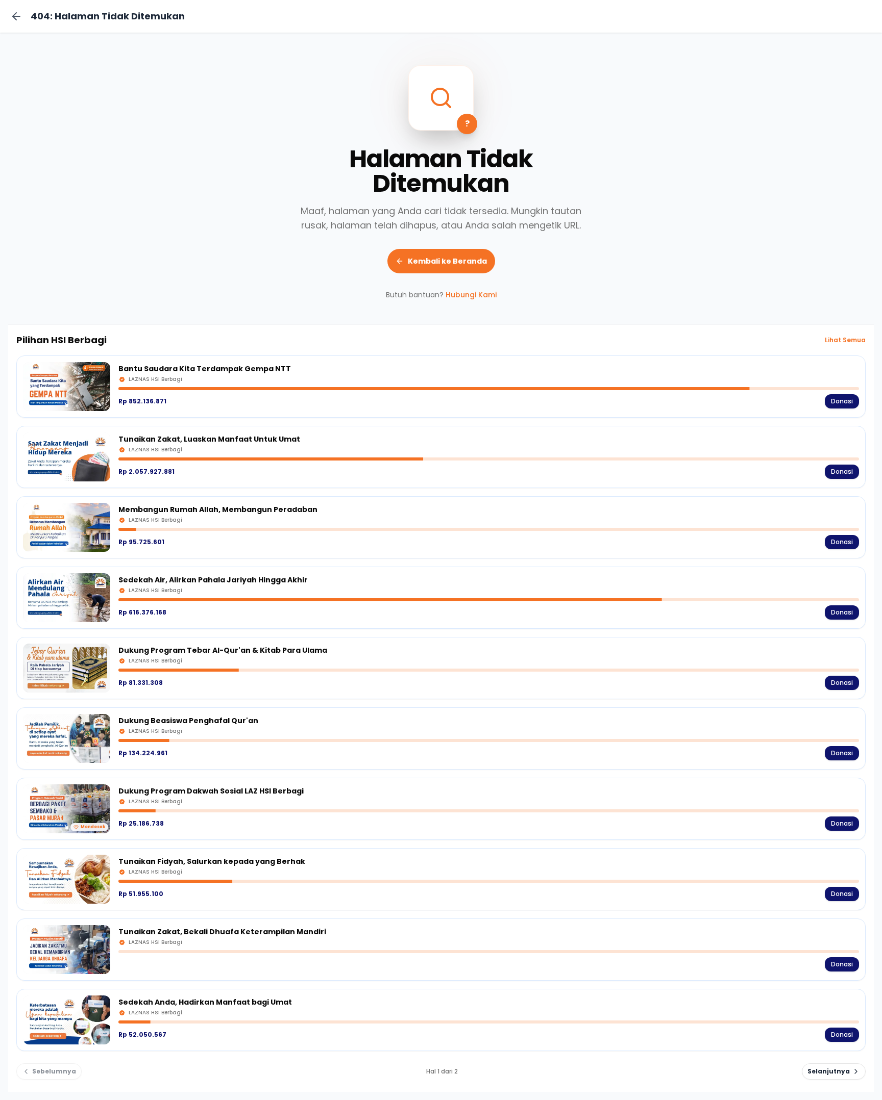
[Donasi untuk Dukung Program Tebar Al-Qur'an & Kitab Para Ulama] (441, 668)
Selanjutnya (828, 1071)
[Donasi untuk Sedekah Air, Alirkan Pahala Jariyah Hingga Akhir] (441, 597)
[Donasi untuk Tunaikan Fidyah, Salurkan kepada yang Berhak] (441, 879)
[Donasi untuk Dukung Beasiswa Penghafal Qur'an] (441, 738)
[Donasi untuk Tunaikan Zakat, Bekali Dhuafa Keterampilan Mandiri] (441, 949)
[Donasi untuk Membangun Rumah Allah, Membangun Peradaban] (441, 527)
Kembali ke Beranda (447, 261)
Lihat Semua (845, 340)
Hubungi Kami (471, 295)
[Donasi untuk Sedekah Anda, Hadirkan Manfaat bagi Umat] (441, 1020)
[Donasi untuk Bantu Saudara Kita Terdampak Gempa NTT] (441, 386)
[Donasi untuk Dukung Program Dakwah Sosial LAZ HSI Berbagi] (441, 808)
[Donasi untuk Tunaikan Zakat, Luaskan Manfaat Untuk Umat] (441, 457)
